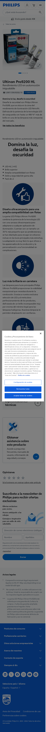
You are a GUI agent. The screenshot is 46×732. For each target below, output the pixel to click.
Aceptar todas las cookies (22, 397)
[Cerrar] (39, 332)
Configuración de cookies (22, 383)
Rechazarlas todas (22, 390)
